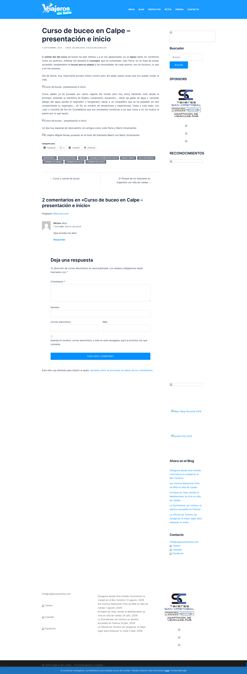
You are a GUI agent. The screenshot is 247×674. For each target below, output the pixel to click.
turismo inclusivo (96, 162)
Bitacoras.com (61, 213)
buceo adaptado (67, 158)
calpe (82, 158)
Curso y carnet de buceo (66, 178)
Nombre (55, 307)
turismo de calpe (74, 162)
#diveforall (49, 158)
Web (105, 321)
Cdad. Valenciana (75, 48)
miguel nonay (128, 158)
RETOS (168, 9)
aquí (167, 670)
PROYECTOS (154, 9)
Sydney (99, 665)
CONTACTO (193, 9)
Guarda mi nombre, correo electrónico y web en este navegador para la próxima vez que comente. (99, 342)
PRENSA (179, 9)
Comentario (58, 281)
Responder (59, 239)
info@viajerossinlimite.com (184, 541)
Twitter (176, 545)
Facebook (177, 553)
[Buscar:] (186, 57)
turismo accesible (53, 162)
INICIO (131, 9)
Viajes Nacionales (96, 48)
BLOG (141, 9)
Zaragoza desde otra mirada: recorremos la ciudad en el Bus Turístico (185, 474)
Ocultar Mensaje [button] (179, 670)
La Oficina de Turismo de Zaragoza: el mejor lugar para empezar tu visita (186, 518)
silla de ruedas (146, 158)
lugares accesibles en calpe (103, 158)
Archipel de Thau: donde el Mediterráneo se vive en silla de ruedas (185, 496)
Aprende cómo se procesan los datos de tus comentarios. (121, 370)
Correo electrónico (61, 321)
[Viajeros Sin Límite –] (57, 9)
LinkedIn (177, 549)
